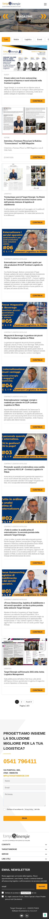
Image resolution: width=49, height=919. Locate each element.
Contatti (6, 844)
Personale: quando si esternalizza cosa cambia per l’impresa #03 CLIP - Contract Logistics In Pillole (24, 469)
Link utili (6, 859)
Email (7, 788)
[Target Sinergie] (11, 4)
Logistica (28, 39)
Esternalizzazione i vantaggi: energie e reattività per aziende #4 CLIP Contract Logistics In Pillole (20, 402)
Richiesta (9, 794)
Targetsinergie (9, 849)
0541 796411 (20, 761)
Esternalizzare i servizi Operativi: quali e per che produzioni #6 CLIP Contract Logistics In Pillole (23, 264)
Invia (24, 818)
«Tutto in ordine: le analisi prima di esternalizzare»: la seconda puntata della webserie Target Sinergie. (21, 532)
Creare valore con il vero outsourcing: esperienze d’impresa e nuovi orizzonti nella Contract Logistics (23, 80)
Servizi (5, 854)
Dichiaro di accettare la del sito (23, 809)
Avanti (28, 702)
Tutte (6, 39)
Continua (38, 101)
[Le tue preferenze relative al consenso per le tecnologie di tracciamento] (45, 915)
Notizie (16, 39)
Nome (7, 781)
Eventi (39, 39)
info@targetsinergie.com (16, 776)
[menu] (45, 4)
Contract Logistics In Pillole (15, 259)
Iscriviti (42, 886)
